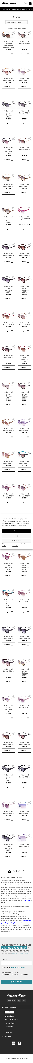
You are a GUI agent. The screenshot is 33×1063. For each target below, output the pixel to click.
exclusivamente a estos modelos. (20, 953)
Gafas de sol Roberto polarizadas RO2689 (8, 395)
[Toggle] (3, 1007)
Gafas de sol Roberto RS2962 (24, 185)
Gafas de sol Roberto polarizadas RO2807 (8, 220)
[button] (21, 3)
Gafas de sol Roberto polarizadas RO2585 (24, 672)
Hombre (7, 974)
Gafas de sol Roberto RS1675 (8, 185)
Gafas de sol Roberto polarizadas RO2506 (8, 150)
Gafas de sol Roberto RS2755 (8, 462)
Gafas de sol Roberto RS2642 (24, 812)
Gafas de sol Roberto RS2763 (24, 430)
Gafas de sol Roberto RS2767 (24, 79)
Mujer (16, 974)
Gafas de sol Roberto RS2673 (24, 707)
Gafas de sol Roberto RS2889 (24, 254)
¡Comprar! (7, 53)
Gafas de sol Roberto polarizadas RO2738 (24, 289)
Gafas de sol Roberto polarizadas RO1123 (8, 114)
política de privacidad (18, 967)
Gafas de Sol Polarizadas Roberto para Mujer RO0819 (8, 45)
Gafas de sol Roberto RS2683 (8, 670)
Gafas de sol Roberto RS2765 (8, 430)
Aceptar (16, 531)
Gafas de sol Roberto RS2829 (8, 324)
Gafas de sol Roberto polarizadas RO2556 (8, 778)
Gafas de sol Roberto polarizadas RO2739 (8, 289)
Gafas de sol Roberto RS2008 (24, 112)
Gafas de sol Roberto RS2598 (8, 79)
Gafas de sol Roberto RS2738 (8, 495)
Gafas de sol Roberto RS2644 (8, 812)
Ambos (25, 974)
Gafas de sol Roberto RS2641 (24, 845)
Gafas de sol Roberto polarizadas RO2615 (24, 566)
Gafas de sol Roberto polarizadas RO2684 (24, 395)
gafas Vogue (5, 923)
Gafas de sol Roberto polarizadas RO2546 (8, 847)
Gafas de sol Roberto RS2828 (24, 324)
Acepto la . (14, 967)
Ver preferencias (16, 540)
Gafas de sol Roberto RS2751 (24, 462)
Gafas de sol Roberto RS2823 (8, 356)
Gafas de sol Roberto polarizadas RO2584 (8, 709)
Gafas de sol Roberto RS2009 (24, 43)
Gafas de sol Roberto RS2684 (24, 637)
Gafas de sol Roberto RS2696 (24, 601)
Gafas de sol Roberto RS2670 (24, 743)
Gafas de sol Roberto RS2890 (8, 254)
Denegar (16, 535)
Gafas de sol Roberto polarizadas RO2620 (8, 566)
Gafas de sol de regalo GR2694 (24, 218)
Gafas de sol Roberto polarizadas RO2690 (24, 358)
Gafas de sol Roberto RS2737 (24, 495)
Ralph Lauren (15, 923)
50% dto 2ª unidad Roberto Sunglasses (14, 9)
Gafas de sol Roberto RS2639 (24, 148)
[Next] (23, 871)
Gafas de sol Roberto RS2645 (24, 776)
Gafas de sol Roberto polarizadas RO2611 (8, 603)
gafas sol (27, 900)
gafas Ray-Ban (16, 916)
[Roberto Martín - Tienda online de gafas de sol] (8, 4)
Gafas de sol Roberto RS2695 (8, 637)
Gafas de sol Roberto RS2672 (8, 743)
